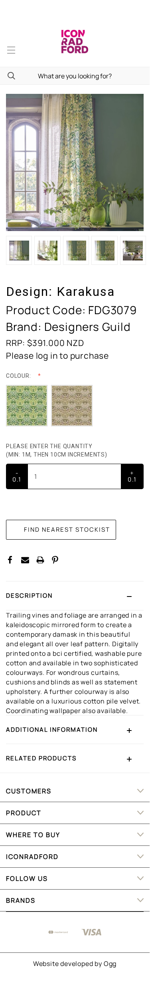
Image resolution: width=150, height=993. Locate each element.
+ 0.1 (132, 476)
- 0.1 (17, 476)
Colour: (19, 376)
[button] (75, 595)
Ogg (110, 963)
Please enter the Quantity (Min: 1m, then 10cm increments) (57, 450)
